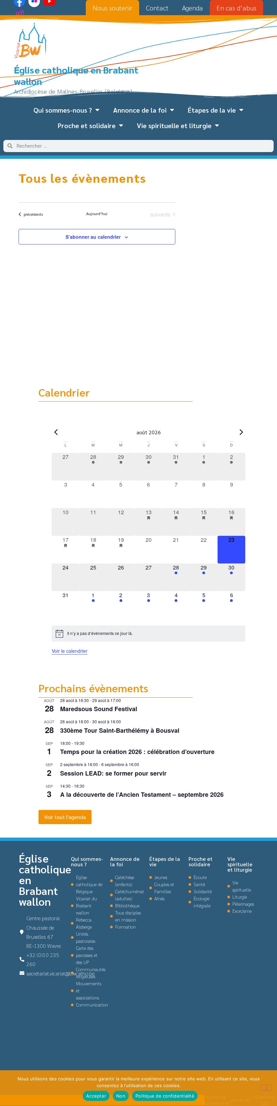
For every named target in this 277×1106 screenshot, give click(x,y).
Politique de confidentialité (164, 1096)
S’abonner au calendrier (93, 236)
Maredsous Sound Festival (98, 708)
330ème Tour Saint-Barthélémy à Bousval (119, 730)
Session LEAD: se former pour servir (113, 773)
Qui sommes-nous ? (62, 110)
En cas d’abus (236, 7)
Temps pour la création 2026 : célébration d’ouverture (137, 751)
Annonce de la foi (140, 110)
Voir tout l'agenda (65, 816)
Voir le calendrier (69, 650)
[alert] (148, 633)
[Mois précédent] (56, 432)
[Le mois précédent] (241, 432)
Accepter (96, 1096)
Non (120, 1096)
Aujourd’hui (96, 213)
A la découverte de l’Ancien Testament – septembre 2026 (142, 794)
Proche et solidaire (87, 125)
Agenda (192, 7)
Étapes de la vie (212, 110)
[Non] (266, 1088)
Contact (157, 7)
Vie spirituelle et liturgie (174, 125)
